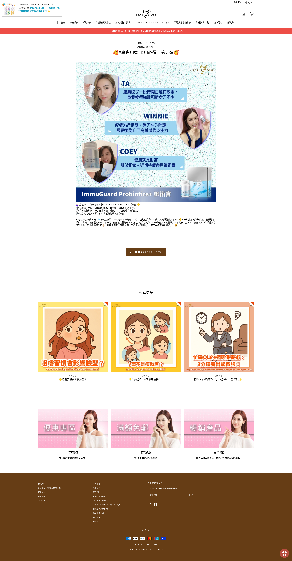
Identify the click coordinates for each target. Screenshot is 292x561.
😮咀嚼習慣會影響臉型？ (73, 379)
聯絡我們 (231, 22)
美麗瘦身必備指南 (182, 22)
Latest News (148, 43)
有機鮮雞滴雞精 (103, 22)
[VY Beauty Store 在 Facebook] (155, 504)
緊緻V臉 (87, 22)
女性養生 (141, 47)
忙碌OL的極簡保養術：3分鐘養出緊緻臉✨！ (219, 379)
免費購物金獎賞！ (124, 22)
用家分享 (150, 47)
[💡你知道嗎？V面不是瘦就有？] (146, 337)
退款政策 (41, 500)
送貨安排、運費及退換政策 (49, 488)
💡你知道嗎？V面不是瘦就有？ (146, 379)
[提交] (191, 495)
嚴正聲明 (218, 22)
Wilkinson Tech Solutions (152, 549)
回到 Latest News (148, 252)
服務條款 (41, 496)
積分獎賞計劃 (202, 22)
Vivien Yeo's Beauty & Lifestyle (153, 22)
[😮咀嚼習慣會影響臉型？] (73, 337)
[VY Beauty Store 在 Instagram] (149, 504)
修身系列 (74, 22)
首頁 (139, 43)
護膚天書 (72, 376)
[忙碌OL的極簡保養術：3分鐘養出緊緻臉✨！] (219, 337)
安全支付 (41, 492)
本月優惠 (60, 22)
